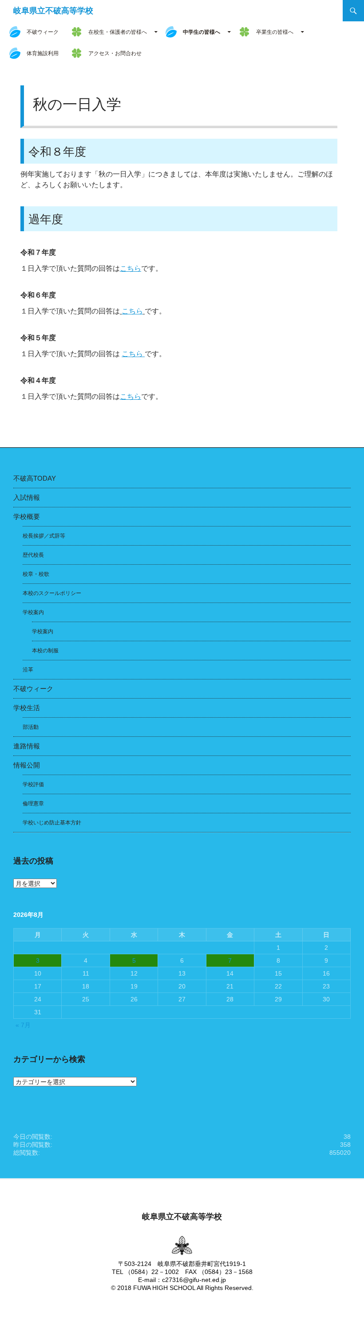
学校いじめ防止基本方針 (52, 823)
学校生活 (26, 707)
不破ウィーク (43, 32)
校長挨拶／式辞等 (44, 536)
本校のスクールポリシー (52, 593)
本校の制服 (45, 650)
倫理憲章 (33, 803)
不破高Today (34, 478)
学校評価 (33, 784)
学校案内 (33, 612)
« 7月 (23, 1025)
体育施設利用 (43, 53)
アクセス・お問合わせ (115, 53)
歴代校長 (33, 555)
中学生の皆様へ (201, 32)
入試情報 (26, 497)
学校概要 (26, 516)
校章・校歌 (36, 574)
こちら (130, 268)
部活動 (31, 727)
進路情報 (26, 746)
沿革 (28, 670)
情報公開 (26, 765)
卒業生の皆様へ (274, 32)
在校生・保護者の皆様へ (117, 32)
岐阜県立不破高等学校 (53, 10)
